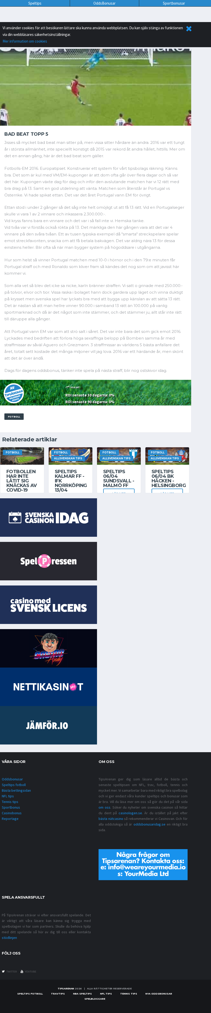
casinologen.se (130, 813)
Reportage (10, 818)
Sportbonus (11, 807)
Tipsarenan (66, 988)
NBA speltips (82, 993)
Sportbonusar (174, 3)
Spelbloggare (94, 998)
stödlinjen (9, 937)
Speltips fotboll (14, 784)
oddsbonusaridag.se (149, 824)
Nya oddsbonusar (158, 993)
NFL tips (8, 796)
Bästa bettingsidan (16, 790)
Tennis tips (10, 801)
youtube (30, 971)
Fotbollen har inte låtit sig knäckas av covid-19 (21, 481)
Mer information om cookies (25, 41)
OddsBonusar (104, 3)
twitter (11, 971)
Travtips (58, 993)
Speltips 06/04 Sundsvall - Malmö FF (118, 478)
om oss (104, 807)
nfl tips (106, 993)
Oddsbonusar (12, 779)
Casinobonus (12, 813)
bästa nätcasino (111, 818)
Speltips (34, 3)
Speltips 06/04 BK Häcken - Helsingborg (169, 478)
